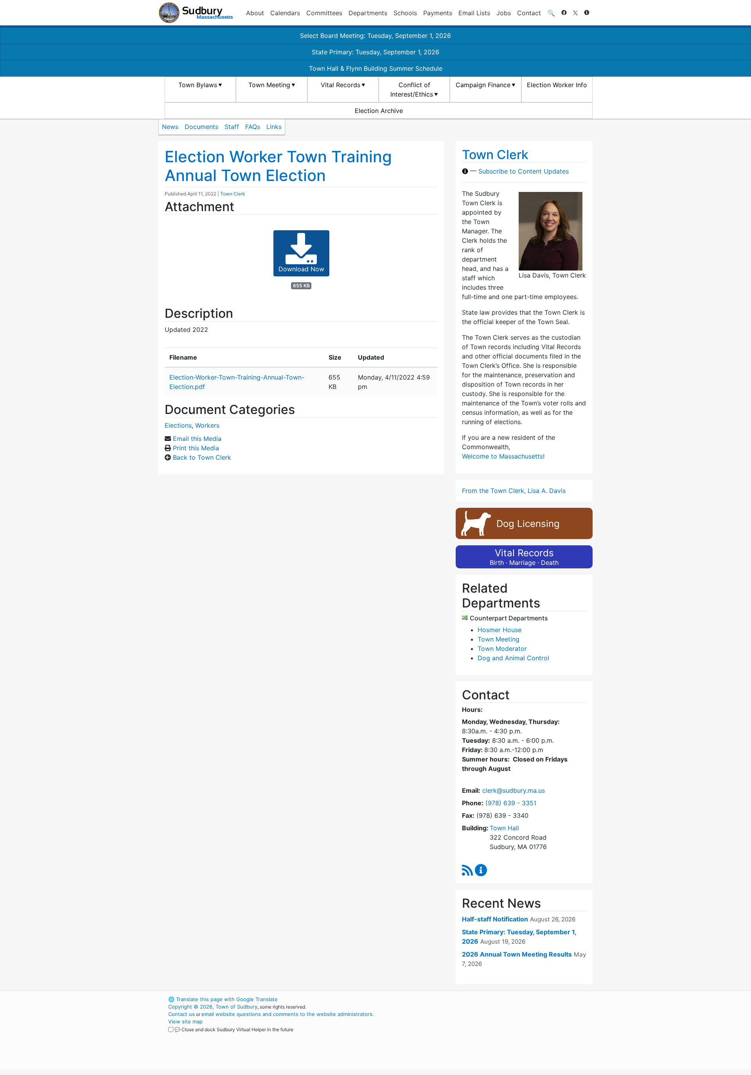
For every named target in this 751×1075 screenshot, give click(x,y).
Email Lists (474, 13)
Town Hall (504, 828)
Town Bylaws (197, 85)
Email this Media (197, 439)
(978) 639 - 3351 (510, 803)
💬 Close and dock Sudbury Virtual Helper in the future (233, 1029)
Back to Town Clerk (202, 457)
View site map (185, 1021)
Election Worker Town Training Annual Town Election (278, 166)
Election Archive (379, 111)
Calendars (285, 13)
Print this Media (196, 448)
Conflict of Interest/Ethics (411, 89)
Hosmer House (499, 630)
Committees (324, 13)
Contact (529, 13)
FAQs (252, 127)
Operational (501, 1036)
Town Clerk (232, 194)
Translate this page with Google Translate (223, 999)
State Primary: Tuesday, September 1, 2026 (375, 52)
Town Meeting (269, 85)
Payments (437, 13)
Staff (232, 127)
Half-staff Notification (495, 919)
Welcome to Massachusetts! (503, 456)
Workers (207, 425)
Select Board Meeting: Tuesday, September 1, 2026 (375, 35)
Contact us (181, 1014)
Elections (178, 425)
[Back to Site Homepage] (195, 12)
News (170, 127)
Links (274, 127)
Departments (368, 13)
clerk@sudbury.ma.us (513, 790)
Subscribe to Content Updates (523, 171)
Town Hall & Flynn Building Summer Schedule (375, 68)
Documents (201, 127)
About (255, 13)
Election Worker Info (557, 85)
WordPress (487, 999)
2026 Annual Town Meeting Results (517, 954)
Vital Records (340, 85)
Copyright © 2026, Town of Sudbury (212, 1006)
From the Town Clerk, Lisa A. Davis (514, 490)
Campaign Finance (483, 85)
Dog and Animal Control (513, 658)
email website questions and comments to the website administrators (286, 1014)
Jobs (503, 13)
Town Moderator (502, 648)
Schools (405, 13)
